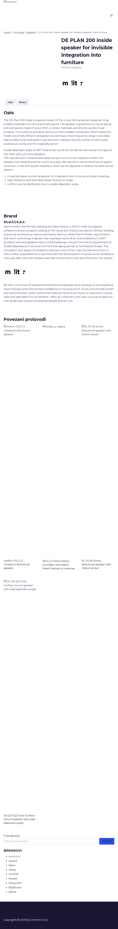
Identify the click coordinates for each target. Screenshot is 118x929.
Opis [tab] (10, 102)
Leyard (13, 860)
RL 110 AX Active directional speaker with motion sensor (96, 564)
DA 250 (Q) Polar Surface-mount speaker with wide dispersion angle (19, 819)
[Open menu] (111, 15)
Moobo (13, 878)
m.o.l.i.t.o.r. (15, 856)
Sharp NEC (15, 883)
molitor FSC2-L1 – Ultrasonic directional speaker (17, 564)
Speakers (77, 67)
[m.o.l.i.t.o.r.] (72, 82)
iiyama (12, 891)
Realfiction (15, 887)
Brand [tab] (22, 102)
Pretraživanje (12, 835)
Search (107, 841)
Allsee (12, 869)
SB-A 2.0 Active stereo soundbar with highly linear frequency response (59, 565)
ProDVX (13, 874)
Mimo (12, 865)
